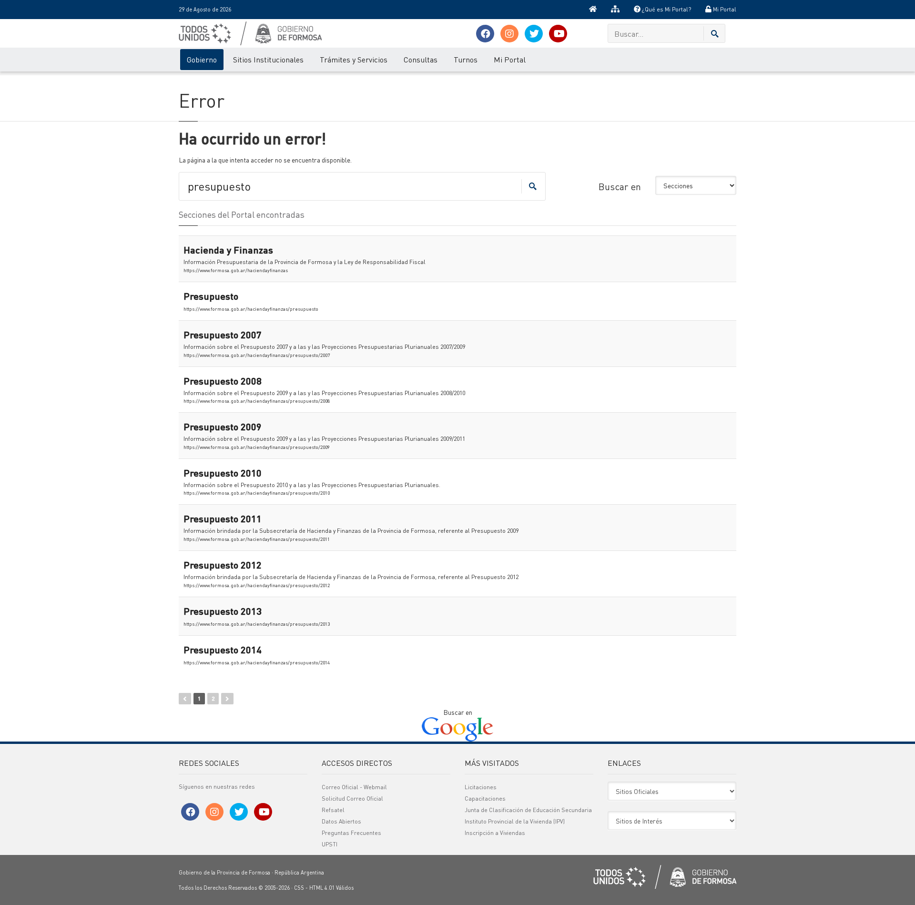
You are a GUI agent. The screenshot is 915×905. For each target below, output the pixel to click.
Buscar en (620, 186)
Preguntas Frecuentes (351, 832)
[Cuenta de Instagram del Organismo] (509, 33)
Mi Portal (724, 9)
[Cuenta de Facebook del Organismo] (485, 33)
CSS (299, 888)
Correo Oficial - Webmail (354, 787)
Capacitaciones (485, 798)
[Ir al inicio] (593, 9)
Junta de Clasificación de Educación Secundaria (528, 809)
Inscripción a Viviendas (495, 832)
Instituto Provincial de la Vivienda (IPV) (515, 821)
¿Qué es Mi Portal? (665, 9)
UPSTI (329, 844)
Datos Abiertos (341, 821)
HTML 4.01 (322, 888)
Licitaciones (481, 787)
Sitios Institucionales (268, 59)
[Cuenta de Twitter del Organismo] (534, 33)
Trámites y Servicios (353, 59)
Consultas (420, 59)
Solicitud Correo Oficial (352, 798)
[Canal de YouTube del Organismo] (558, 33)
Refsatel (333, 809)
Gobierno (202, 59)
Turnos (466, 59)
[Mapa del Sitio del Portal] (615, 9)
